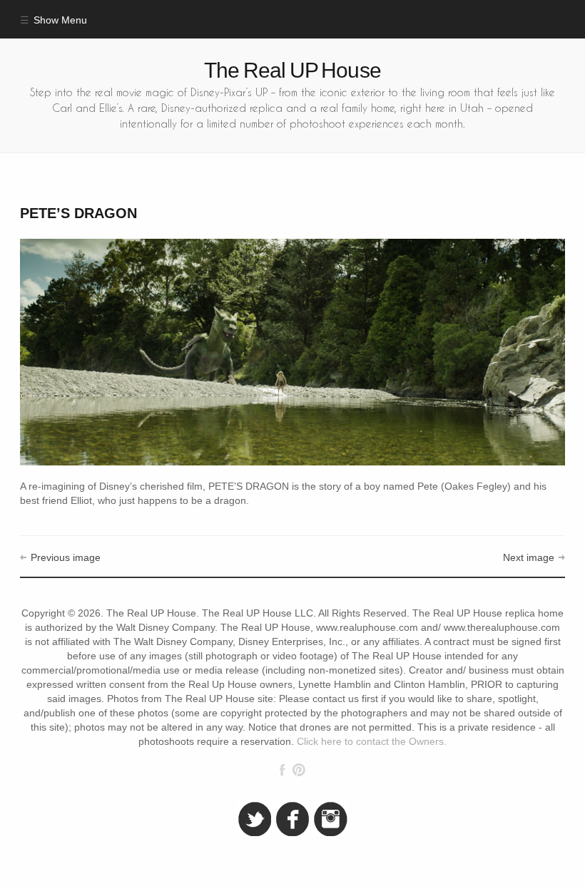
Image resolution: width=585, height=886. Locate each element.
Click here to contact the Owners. (372, 741)
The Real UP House (292, 70)
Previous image (65, 557)
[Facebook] (282, 769)
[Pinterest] (298, 769)
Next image (528, 557)
